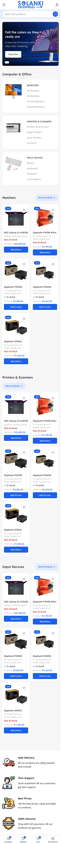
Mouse (30, 163)
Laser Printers (34, 137)
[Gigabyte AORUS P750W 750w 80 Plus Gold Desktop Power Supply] (16, 327)
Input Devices (35, 157)
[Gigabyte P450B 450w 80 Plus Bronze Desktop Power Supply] (45, 218)
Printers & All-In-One (38, 126)
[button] (4, 44)
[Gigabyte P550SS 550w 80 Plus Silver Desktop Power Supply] (16, 272)
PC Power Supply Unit (42, 237)
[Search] (55, 14)
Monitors (33, 85)
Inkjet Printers (34, 132)
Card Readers (34, 179)
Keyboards (32, 168)
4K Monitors (33, 95)
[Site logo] (30, 4)
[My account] (57, 5)
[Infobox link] (30, 762)
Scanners (32, 142)
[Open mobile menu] (4, 5)
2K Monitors (33, 90)
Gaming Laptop (20, 236)
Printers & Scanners (39, 121)
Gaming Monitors (36, 106)
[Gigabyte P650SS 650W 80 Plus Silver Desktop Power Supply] (45, 272)
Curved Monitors (35, 101)
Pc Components (40, 236)
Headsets (32, 173)
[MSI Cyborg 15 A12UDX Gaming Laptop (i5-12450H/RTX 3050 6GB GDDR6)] (16, 218)
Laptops (8, 236)
